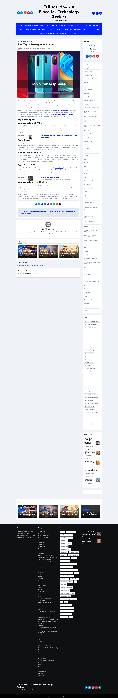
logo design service (89, 406)
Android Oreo (88, 347)
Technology (63, 33)
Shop (97, 29)
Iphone (85, 173)
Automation (87, 365)
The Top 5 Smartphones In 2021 (37, 44)
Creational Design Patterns (91, 382)
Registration (68, 29)
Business (86, 130)
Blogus (63, 696)
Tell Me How (25, 48)
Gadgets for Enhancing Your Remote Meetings (62, 211)
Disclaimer (70, 25)
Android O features (89, 344)
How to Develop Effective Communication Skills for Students (91, 470)
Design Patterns (88, 385)
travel (93, 423)
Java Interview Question (90, 181)
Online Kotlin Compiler (30, 29)
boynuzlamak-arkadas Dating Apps (47, 562)
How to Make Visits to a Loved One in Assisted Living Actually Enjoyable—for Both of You (89, 461)
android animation (95, 321)
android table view (89, 353)
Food (85, 152)
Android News (87, 93)
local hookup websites (89, 212)
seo (92, 412)
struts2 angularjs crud (90, 415)
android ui (87, 356)
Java (85, 177)
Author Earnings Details (31, 25)
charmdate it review (89, 134)
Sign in (42, 33)
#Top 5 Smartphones (47, 48)
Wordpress (86, 307)
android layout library (90, 333)
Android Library (88, 89)
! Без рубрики (87, 68)
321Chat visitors (88, 71)
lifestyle (86, 199)
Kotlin (85, 191)
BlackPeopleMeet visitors (90, 116)
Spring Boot (87, 274)
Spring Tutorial (88, 278)
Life (85, 195)
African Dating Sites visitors (91, 78)
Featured (86, 148)
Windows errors (88, 426)
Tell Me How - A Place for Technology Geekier (59, 12)
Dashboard (62, 25)
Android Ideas (87, 86)
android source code (89, 350)
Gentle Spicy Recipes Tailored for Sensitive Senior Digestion (46, 250)
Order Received (42, 29)
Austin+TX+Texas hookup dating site (48, 557)
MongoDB (86, 226)
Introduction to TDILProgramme (89, 25)
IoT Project (87, 170)
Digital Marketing (89, 388)
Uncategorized (88, 299)
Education (86, 137)
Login (20, 29)
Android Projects (88, 97)
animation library (89, 362)
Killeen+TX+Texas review (90, 188)
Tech (85, 289)
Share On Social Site (88, 29)
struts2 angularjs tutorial (67, 610)
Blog (41, 25)
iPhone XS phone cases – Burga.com (64, 114)
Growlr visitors (88, 159)
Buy (92, 371)
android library (64, 546)
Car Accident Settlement (90, 377)
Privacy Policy (59, 29)
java (86, 394)
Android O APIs (88, 341)
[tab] (21, 265)
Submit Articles (50, 33)
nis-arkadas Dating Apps (90, 240)
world (95, 426)
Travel (85, 296)
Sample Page (77, 29)
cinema (76, 572)
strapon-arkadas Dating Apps (91, 281)
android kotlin (88, 330)
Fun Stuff (86, 155)
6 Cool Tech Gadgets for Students (51, 177)
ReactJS (86, 255)
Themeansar (70, 696)
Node (85, 244)
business (87, 371)
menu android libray (89, 409)
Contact (47, 25)
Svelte (85, 285)
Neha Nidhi (24, 253)
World (85, 310)
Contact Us (54, 25)
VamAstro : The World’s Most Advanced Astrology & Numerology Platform (27, 250)
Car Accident (88, 374)
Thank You (75, 33)
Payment (51, 29)
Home (21, 25)
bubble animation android (90, 368)
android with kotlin (89, 359)
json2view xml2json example (91, 403)
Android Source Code (89, 100)
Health (85, 166)
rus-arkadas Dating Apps (90, 258)
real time (87, 412)
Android (86, 82)
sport (97, 412)
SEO (85, 267)
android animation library (91, 324)
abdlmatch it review (89, 75)
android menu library (89, 338)
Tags (57, 33)
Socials (86, 271)
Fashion (86, 144)
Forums (77, 25)
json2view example (89, 400)
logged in (26, 273)
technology (87, 423)
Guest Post (21, 41)
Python (86, 251)
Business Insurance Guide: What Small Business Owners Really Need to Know (89, 479)
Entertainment (88, 141)
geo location (88, 391)
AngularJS (86, 104)
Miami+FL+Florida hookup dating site (48, 619)
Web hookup (87, 303)
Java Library (87, 184)
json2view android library (91, 397)
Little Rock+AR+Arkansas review (46, 615)
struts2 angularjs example (91, 418)
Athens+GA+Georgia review (91, 107)
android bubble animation (90, 327)
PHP (85, 247)
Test (69, 33)
